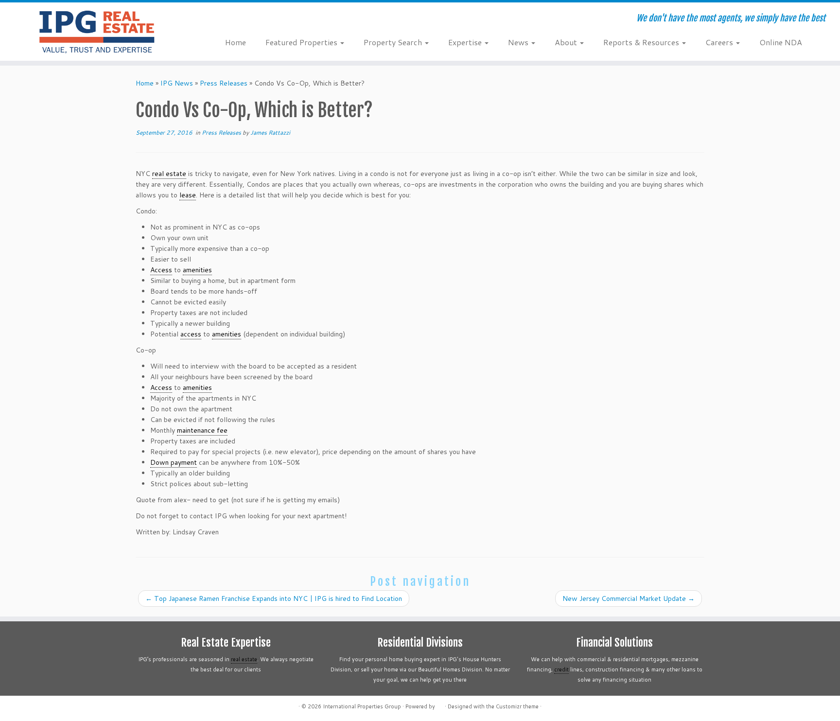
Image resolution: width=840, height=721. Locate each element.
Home (235, 42)
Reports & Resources (642, 42)
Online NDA (780, 42)
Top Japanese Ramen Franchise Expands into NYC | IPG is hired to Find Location (273, 598)
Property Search (394, 42)
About (567, 42)
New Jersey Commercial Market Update (628, 598)
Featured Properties (302, 42)
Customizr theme (517, 706)
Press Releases (223, 83)
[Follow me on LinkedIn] (284, 19)
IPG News (176, 83)
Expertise (466, 42)
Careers (720, 42)
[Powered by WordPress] (440, 704)
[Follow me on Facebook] (257, 19)
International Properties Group (362, 706)
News (519, 42)
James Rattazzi (270, 132)
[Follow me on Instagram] (271, 19)
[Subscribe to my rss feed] (231, 19)
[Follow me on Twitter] (244, 19)
